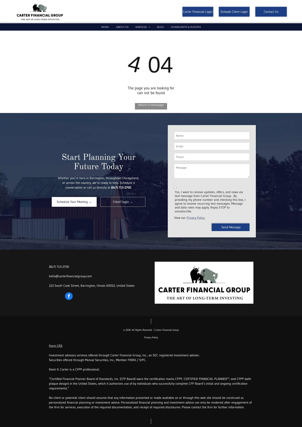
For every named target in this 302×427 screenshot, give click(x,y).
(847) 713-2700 (59, 267)
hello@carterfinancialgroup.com (70, 276)
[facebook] (69, 296)
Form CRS (55, 346)
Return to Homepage (151, 105)
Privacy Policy (196, 218)
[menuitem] (105, 27)
